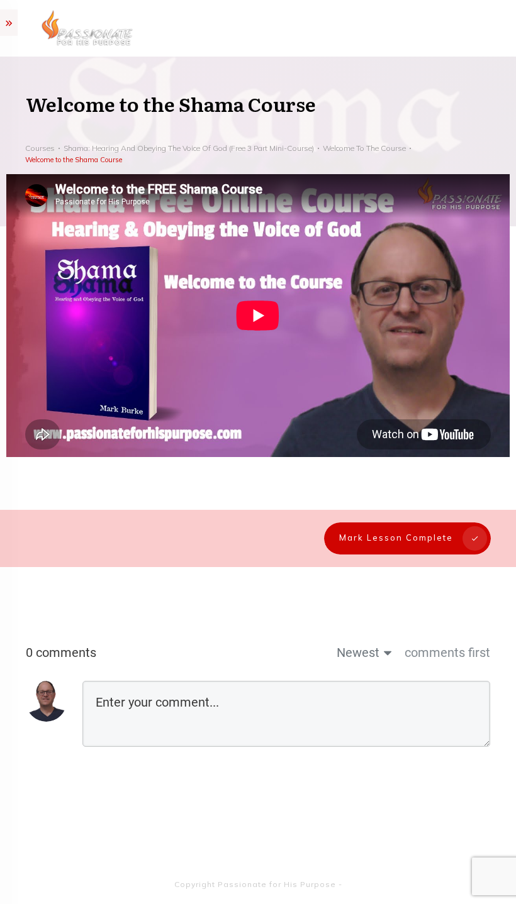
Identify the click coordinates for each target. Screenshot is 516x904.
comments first (447, 652)
